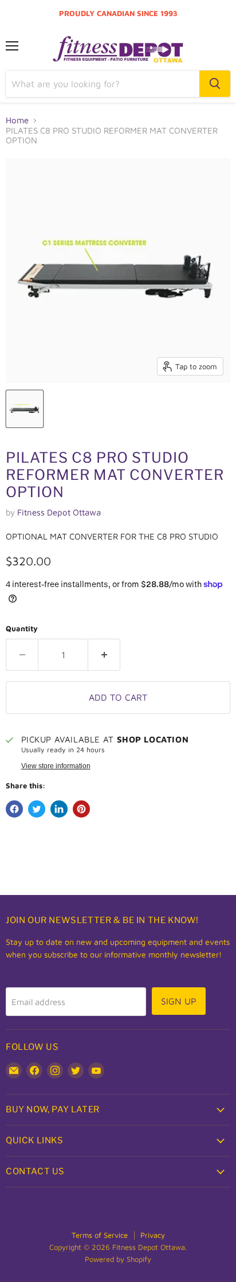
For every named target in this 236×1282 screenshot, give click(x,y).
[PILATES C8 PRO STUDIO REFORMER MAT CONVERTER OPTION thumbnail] (24, 408)
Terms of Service (100, 1235)
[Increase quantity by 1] (104, 655)
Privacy (152, 1235)
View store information (56, 766)
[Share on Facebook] (14, 809)
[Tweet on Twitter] (36, 809)
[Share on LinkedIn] (59, 809)
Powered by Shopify (118, 1259)
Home (17, 120)
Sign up (178, 1001)
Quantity (22, 628)
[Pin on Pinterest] (81, 809)
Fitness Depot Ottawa (59, 512)
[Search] (214, 84)
